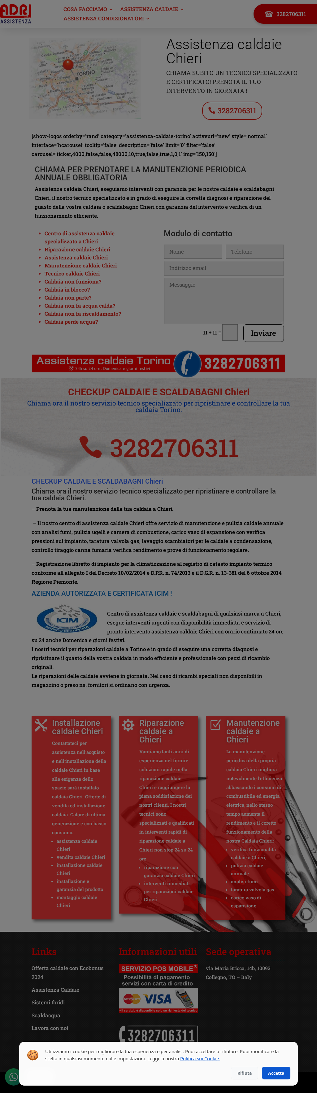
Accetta (276, 1073)
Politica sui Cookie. (200, 1058)
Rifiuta (244, 1073)
